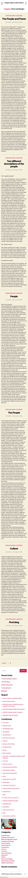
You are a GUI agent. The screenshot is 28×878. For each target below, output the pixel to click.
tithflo (4, 813)
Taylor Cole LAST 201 (8, 809)
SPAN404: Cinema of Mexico (10, 715)
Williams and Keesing (7, 863)
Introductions (5, 847)
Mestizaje (4, 691)
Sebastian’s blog (7, 803)
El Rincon (5, 741)
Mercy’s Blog (6, 782)
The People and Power (14, 18)
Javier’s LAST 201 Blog (9, 744)
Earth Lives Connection (9, 737)
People (14, 296)
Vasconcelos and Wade (8, 861)
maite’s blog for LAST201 (9, 779)
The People (14, 412)
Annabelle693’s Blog (8, 728)
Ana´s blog (5, 722)
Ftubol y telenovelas (7, 685)
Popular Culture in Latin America (13, 2)
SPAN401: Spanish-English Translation (13, 712)
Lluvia (4, 776)
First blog (14, 622)
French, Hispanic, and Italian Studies (12, 698)
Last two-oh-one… (8, 764)
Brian (10, 22)
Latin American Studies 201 (10, 773)
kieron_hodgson (7, 753)
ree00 (4, 794)
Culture (14, 548)
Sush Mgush (6, 806)
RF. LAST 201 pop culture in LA (11, 797)
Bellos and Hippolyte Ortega (9, 839)
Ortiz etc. (3, 849)
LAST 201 (5, 761)
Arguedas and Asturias (7, 837)
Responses (19, 15)
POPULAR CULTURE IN (9, 785)
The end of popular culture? (9, 678)
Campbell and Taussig (7, 841)
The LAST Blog (5, 681)
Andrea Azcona (7, 725)
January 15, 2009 (18, 552)
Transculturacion (6, 688)
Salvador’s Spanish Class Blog (10, 800)
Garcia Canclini (5, 843)
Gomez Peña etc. (6, 845)
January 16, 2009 (18, 416)
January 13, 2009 (18, 625)
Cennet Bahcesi (7, 734)
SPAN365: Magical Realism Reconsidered (13, 709)
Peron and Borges (11, 15)
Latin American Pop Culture (10, 767)
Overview (4, 851)
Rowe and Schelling (6, 859)
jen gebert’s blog (7, 747)
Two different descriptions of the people (14, 164)
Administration (5, 835)
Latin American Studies (9, 701)
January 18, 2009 (18, 22)
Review (3, 857)
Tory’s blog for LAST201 (9, 816)
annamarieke (6, 731)
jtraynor (5, 750)
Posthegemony (7, 791)
